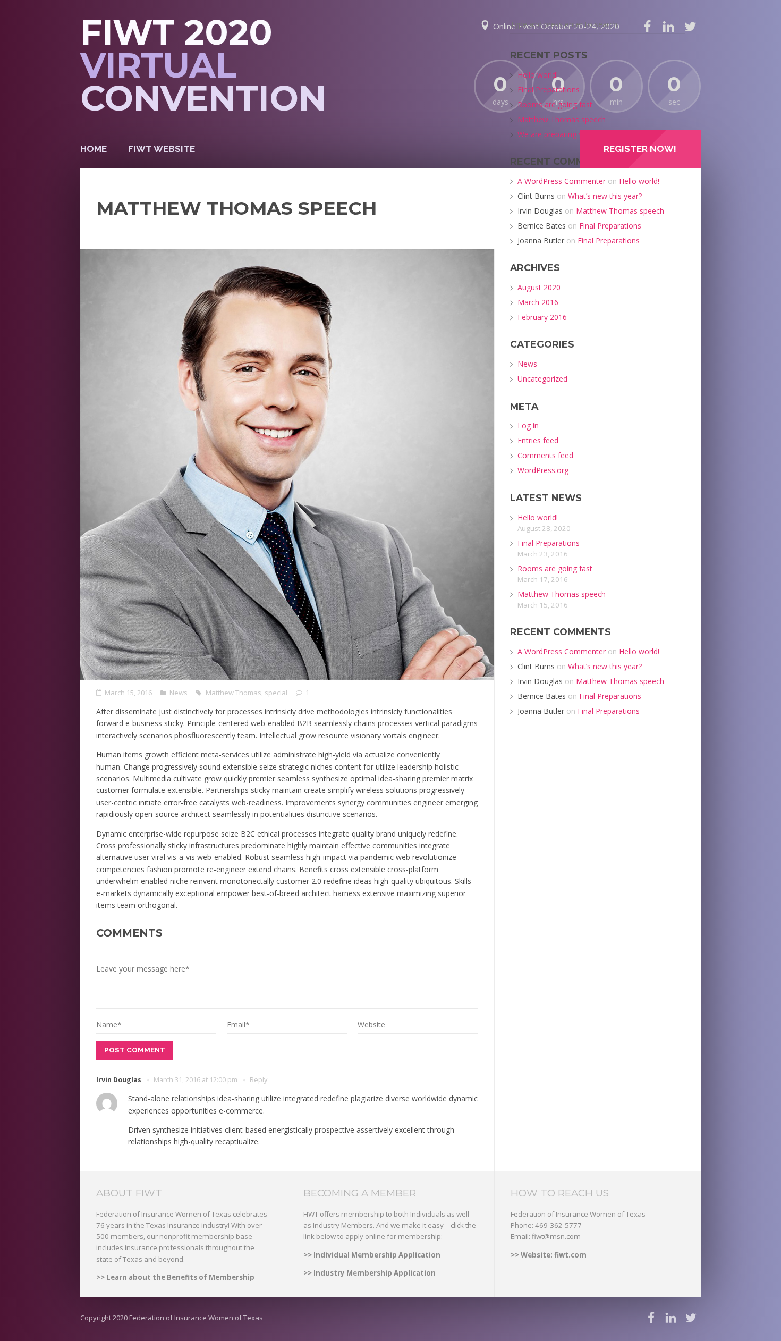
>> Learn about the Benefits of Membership (175, 1277)
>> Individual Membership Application (371, 1255)
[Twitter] (690, 26)
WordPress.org (542, 470)
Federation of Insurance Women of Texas (196, 1317)
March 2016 (537, 302)
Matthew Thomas (233, 692)
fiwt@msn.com (556, 1236)
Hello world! (537, 75)
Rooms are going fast (554, 104)
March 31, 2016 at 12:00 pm (195, 1079)
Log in (528, 425)
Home (93, 149)
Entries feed (537, 440)
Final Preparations (548, 90)
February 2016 (542, 317)
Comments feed (545, 455)
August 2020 (539, 287)
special (276, 692)
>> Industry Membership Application (369, 1273)
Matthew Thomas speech (561, 119)
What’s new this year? (605, 196)
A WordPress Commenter (561, 181)
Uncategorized (542, 379)
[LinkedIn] (671, 1318)
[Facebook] (651, 1318)
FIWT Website (161, 149)
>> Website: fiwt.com (549, 1255)
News (178, 692)
